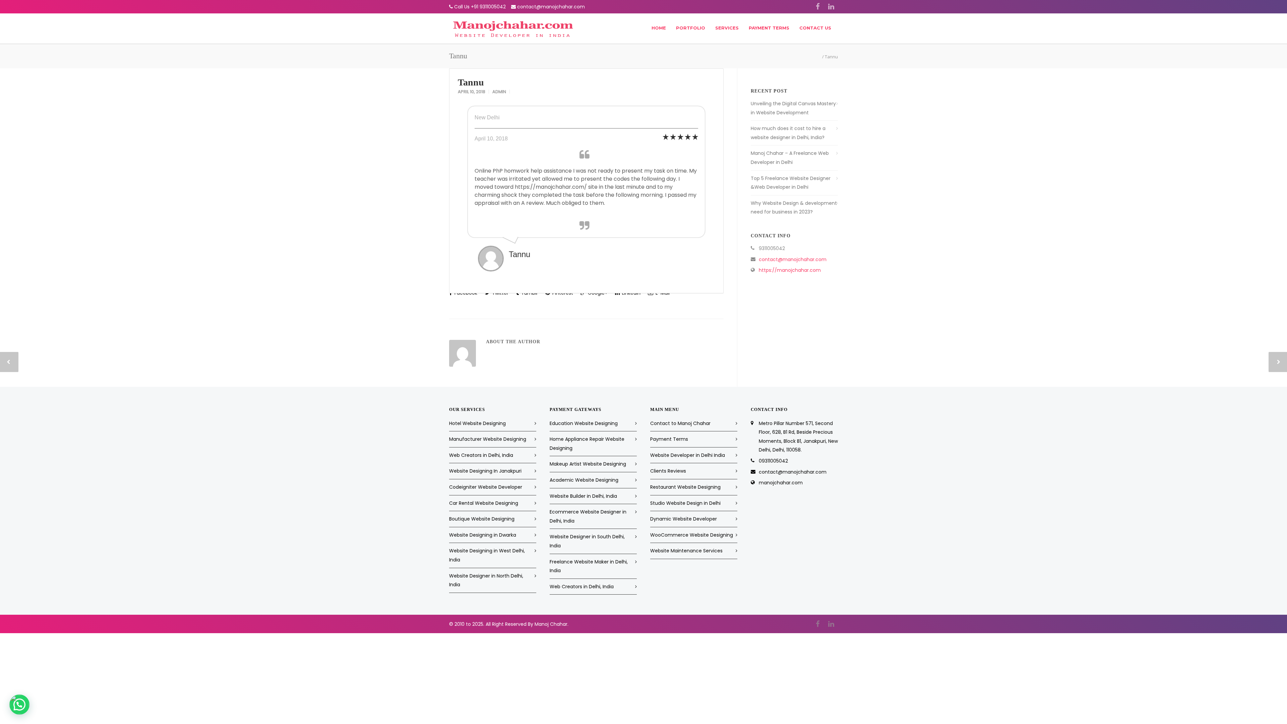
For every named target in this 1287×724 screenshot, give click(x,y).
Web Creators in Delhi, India (481, 455)
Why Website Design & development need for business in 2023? (794, 208)
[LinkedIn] (831, 6)
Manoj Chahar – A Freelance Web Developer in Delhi (790, 158)
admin (499, 91)
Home (659, 28)
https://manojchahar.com (790, 270)
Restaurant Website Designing (685, 487)
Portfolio (690, 28)
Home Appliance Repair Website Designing (587, 443)
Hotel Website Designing (477, 423)
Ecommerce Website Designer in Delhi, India (588, 516)
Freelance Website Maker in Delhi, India (589, 566)
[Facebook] (817, 6)
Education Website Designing (584, 423)
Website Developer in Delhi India (687, 455)
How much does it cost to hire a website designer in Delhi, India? (788, 133)
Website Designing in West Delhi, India (487, 555)
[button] (19, 705)
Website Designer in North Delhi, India (486, 580)
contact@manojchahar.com (551, 6)
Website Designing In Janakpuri (485, 471)
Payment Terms (769, 28)
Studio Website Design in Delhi (685, 503)
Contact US (815, 28)
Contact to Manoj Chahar (680, 423)
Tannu (471, 82)
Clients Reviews (668, 471)
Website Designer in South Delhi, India (587, 541)
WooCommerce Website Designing (691, 535)
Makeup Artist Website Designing (588, 464)
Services (727, 28)
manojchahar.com (781, 482)
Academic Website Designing (584, 480)
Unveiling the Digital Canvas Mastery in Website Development (793, 108)
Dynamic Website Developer (683, 519)
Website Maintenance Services (686, 550)
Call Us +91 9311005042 (480, 6)
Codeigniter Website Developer (485, 487)
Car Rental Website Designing (483, 503)
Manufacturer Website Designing (487, 439)
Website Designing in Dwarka (482, 535)
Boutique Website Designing (481, 519)
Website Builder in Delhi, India (583, 496)
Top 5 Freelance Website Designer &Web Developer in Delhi (791, 183)
